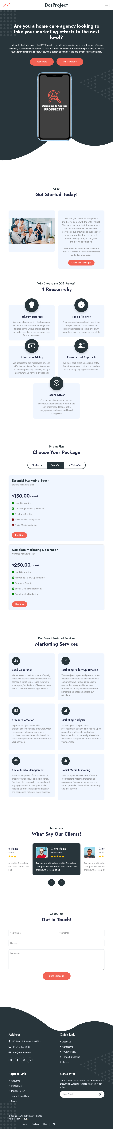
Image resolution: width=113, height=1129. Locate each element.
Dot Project (15, 1116)
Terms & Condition (71, 1057)
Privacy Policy (69, 1052)
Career (65, 1062)
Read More (42, 61)
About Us (66, 1041)
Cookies (35, 1124)
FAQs (54, 1124)
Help (45, 1124)
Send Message (56, 976)
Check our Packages (81, 262)
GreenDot (55, 465)
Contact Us (67, 1047)
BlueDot (36, 465)
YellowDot (76, 465)
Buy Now (19, 535)
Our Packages (70, 61)
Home (24, 1124)
